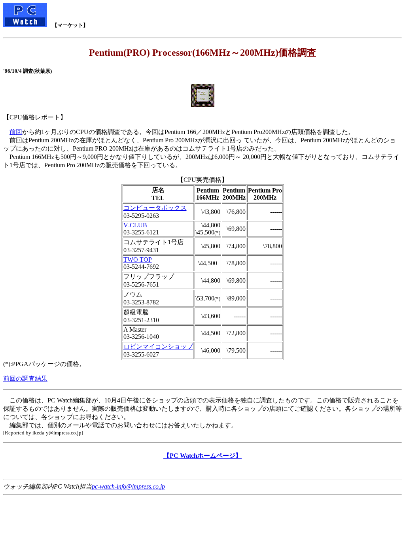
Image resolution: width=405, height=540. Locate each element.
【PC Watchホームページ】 (202, 455)
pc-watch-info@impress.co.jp (128, 486)
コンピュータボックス (155, 207)
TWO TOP (137, 259)
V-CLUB (135, 225)
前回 (15, 131)
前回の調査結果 (25, 378)
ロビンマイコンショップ (158, 346)
